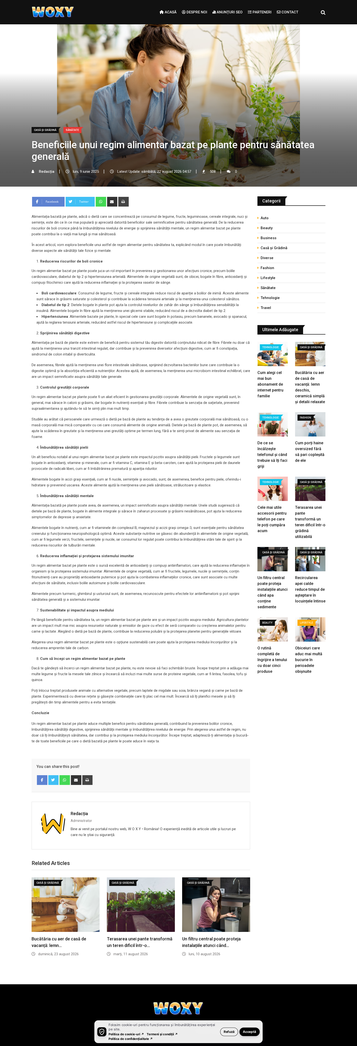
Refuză (229, 1031)
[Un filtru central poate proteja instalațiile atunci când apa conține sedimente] (272, 560)
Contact (289, 12)
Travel (266, 308)
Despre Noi (196, 12)
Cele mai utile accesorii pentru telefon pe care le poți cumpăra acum (272, 519)
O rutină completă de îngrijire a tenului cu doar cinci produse (272, 660)
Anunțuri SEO (229, 12)
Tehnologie (270, 298)
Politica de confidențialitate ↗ (131, 1038)
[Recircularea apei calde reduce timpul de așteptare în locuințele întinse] (310, 560)
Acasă (170, 12)
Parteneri (262, 12)
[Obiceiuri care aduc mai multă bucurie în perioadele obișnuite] (310, 630)
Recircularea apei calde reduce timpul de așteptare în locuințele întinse (310, 589)
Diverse (267, 258)
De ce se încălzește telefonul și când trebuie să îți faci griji (272, 455)
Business (268, 238)
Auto (265, 218)
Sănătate (268, 288)
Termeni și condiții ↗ (162, 1034)
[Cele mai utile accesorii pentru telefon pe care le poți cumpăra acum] (272, 489)
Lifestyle (268, 278)
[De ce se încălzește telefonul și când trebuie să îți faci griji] (272, 425)
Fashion (267, 268)
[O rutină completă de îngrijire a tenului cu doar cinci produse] (272, 630)
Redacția (79, 813)
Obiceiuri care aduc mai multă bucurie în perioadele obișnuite (308, 660)
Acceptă (249, 1031)
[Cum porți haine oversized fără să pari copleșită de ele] (310, 425)
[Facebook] (42, 780)
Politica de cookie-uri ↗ (126, 1034)
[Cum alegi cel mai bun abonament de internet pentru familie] (272, 354)
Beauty (266, 228)
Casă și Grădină (274, 248)
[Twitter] (53, 780)
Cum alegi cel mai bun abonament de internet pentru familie (270, 384)
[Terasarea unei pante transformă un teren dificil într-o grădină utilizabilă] (310, 489)
